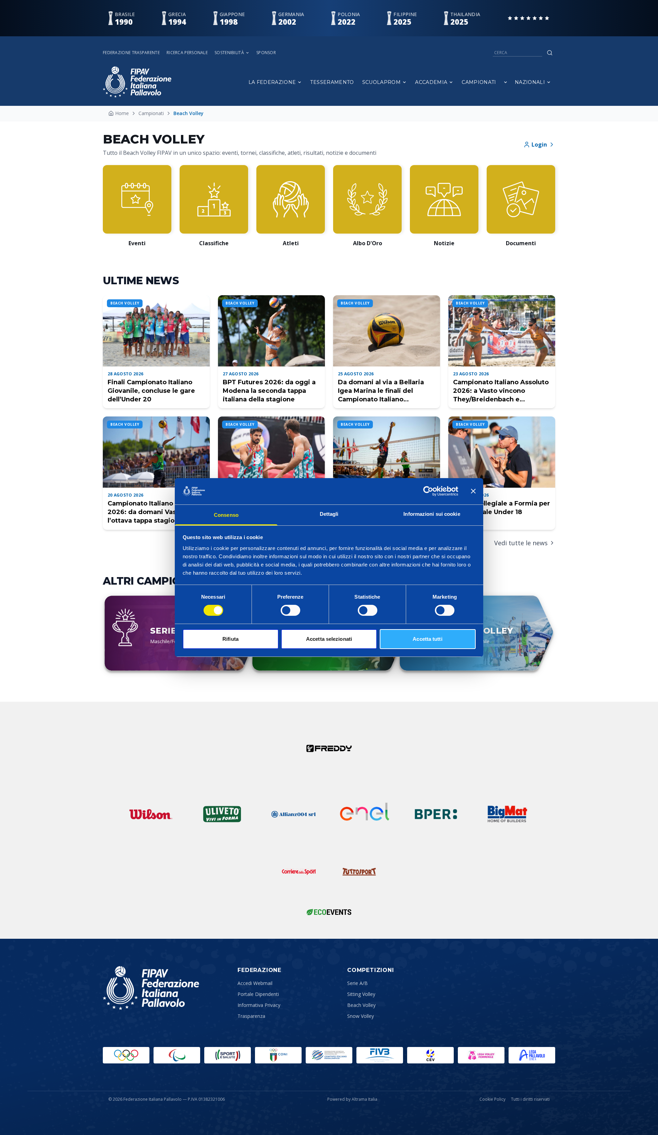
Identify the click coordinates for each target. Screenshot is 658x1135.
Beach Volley (361, 1005)
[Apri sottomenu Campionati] (505, 82)
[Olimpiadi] (126, 1055)
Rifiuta (230, 639)
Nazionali (530, 82)
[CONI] (278, 1055)
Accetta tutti (427, 639)
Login (539, 144)
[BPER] (436, 814)
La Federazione (272, 82)
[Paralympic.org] (177, 1055)
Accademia (431, 82)
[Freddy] (329, 748)
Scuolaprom (381, 82)
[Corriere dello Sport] (299, 871)
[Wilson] (150, 814)
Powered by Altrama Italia (352, 1099)
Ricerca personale (187, 52)
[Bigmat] (507, 814)
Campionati (479, 82)
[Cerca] (549, 52)
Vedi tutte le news (521, 543)
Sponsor (266, 52)
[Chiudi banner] (473, 491)
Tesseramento (332, 82)
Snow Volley (360, 1016)
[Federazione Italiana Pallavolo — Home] (137, 82)
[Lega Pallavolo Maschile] (532, 1055)
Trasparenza (251, 1016)
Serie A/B (357, 983)
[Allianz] (293, 814)
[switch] (290, 610)
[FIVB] (379, 1055)
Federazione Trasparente (131, 52)
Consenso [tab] (226, 515)
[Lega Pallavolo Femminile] (481, 1055)
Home (122, 113)
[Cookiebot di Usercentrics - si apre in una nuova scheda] (428, 491)
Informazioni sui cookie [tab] (431, 514)
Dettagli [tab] (329, 514)
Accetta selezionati (329, 639)
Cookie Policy (492, 1099)
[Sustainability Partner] (329, 912)
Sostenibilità (229, 52)
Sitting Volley (361, 994)
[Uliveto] (222, 814)
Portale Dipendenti (258, 994)
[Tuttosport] (359, 871)
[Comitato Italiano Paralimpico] (329, 1055)
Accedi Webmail (254, 983)
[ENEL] (364, 814)
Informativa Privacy (258, 1005)
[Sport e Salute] (227, 1055)
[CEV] (430, 1055)
